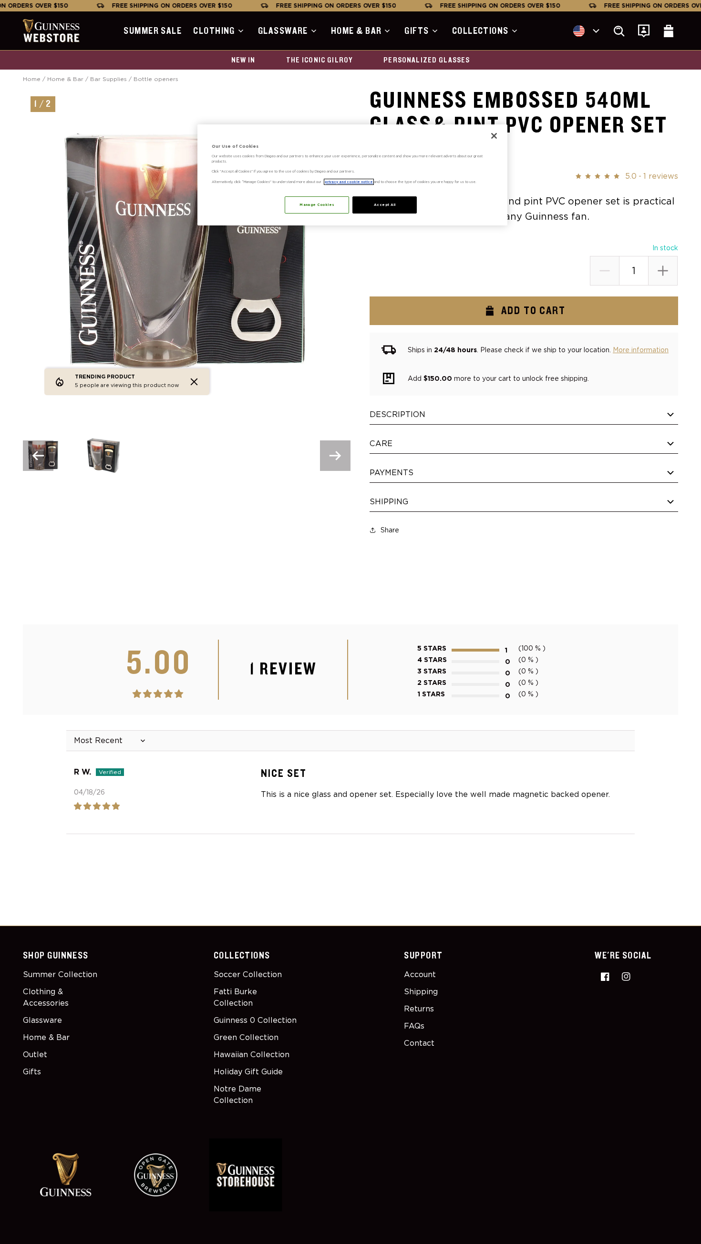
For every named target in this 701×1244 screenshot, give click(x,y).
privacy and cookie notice (349, 182)
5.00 (159, 663)
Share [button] (390, 530)
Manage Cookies (316, 205)
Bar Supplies (108, 78)
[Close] (494, 135)
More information (641, 350)
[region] (352, 174)
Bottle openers (156, 78)
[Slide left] (38, 455)
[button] (219, 31)
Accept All (385, 205)
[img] (119, 806)
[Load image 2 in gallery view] (102, 455)
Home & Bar (65, 78)
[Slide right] (335, 455)
